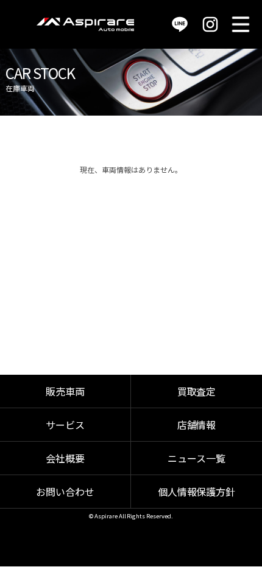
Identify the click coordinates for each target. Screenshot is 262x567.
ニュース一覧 (196, 458)
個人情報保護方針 (197, 491)
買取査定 (196, 391)
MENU (240, 24)
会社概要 (65, 458)
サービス (65, 424)
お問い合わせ (65, 491)
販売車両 (65, 391)
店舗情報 (196, 424)
